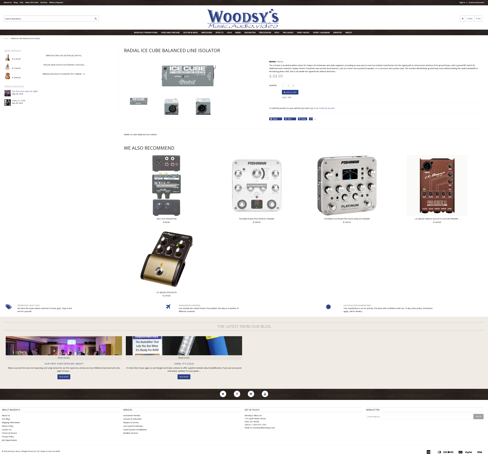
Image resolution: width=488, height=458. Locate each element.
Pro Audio (288, 32)
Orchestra (250, 32)
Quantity (273, 85)
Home (6, 38)
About (348, 32)
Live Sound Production (133, 426)
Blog (16, 2)
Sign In (462, 2)
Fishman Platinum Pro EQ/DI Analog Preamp (347, 218)
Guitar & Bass (190, 32)
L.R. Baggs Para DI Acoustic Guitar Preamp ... (437, 218)
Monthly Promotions (146, 32)
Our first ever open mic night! (25, 91)
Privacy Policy (8, 436)
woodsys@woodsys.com (264, 427)
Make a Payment (56, 2)
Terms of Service (9, 433)
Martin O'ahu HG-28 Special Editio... (64, 55)
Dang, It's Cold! (18, 100)
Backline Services (130, 433)
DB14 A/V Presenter (167, 218)
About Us (8, 2)
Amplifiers (206, 32)
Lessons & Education (132, 419)
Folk (229, 32)
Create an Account (476, 2)
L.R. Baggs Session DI (166, 292)
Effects (219, 32)
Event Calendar (321, 32)
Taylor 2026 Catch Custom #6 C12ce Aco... (64, 64)
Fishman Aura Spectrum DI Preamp (256, 218)
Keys (277, 32)
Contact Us (7, 429)
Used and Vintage (170, 32)
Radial (280, 61)
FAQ (21, 2)
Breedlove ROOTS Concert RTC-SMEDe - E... (64, 74)
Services (43, 2)
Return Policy (7, 426)
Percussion (265, 32)
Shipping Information (11, 422)
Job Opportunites (9, 440)
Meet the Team (31, 2)
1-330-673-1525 (258, 424)
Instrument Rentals (131, 415)
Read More (63, 377)
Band (238, 32)
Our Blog (6, 419)
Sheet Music (303, 32)
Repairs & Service (131, 422)
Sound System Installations (135, 429)
